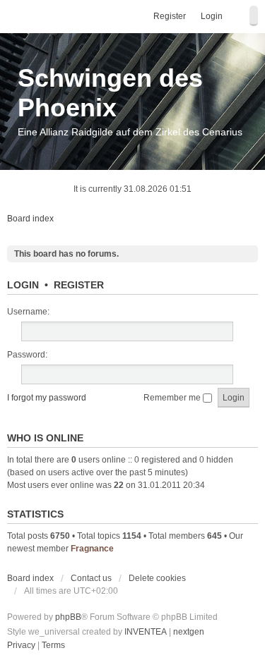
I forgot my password (46, 398)
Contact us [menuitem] (91, 578)
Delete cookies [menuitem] (157, 578)
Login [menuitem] (212, 16)
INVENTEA (145, 632)
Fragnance (92, 549)
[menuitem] (21, 646)
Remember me (173, 398)
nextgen (188, 632)
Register (79, 285)
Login (23, 285)
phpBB (68, 617)
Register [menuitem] (169, 16)
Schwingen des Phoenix (110, 92)
